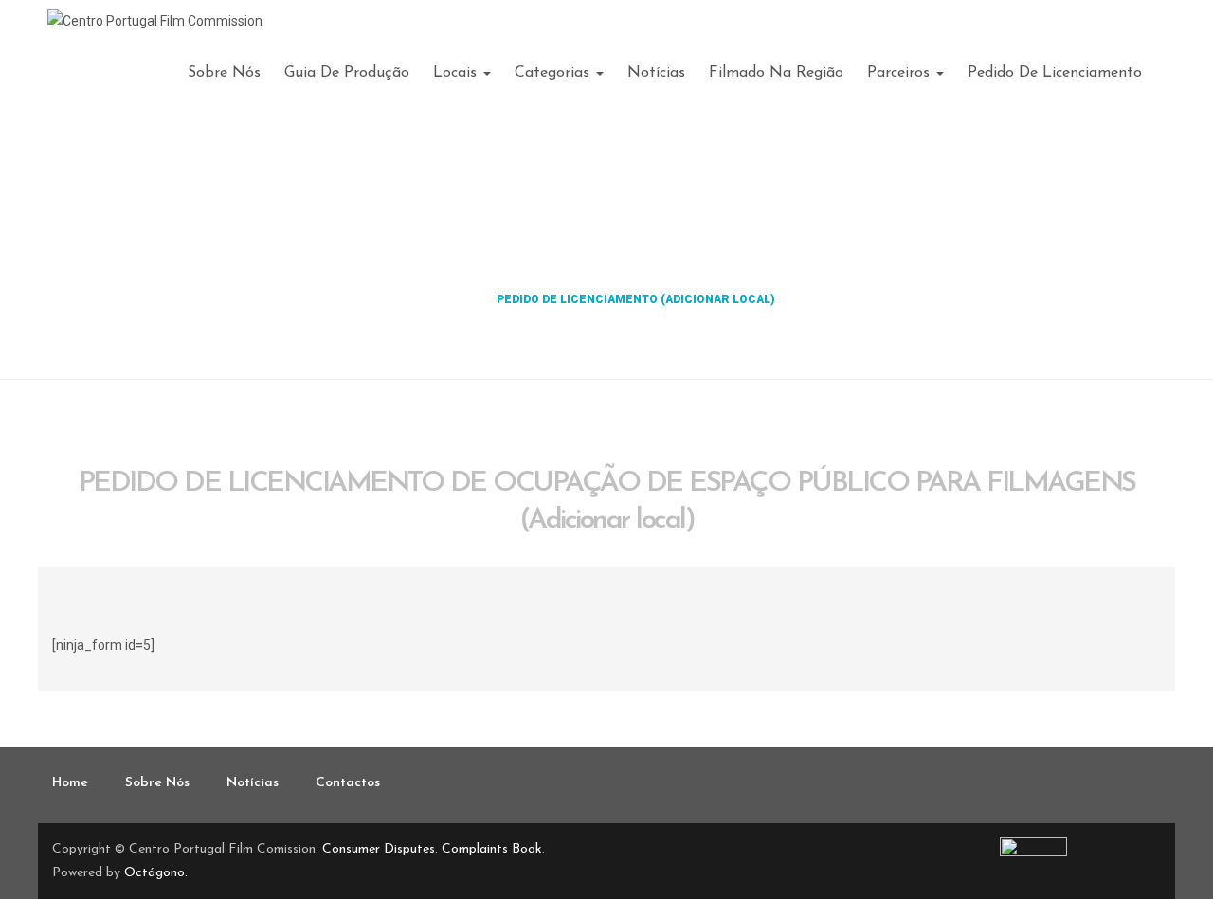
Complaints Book (492, 849)
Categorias (554, 73)
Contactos (348, 783)
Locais (457, 73)
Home (456, 299)
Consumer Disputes (378, 849)
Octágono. (156, 873)
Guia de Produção (346, 73)
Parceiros (900, 73)
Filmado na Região (776, 73)
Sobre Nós (224, 73)
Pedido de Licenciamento (1055, 73)
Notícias (656, 73)
